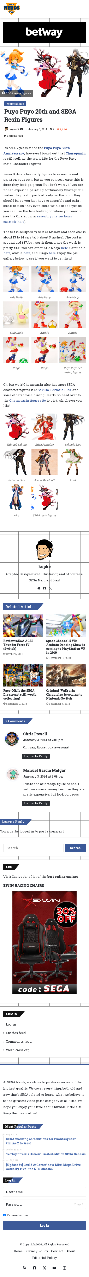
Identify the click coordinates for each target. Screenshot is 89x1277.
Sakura (43, 390)
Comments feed (19, 1041)
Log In (44, 1225)
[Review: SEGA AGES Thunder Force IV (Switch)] (23, 625)
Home (18, 1251)
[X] (50, 588)
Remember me (17, 1215)
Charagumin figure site (27, 400)
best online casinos (62, 876)
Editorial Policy (44, 1258)
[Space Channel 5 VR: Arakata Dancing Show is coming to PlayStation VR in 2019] (66, 625)
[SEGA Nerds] (11, 9)
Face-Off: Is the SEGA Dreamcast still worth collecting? (19, 694)
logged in (26, 831)
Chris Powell (35, 733)
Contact (57, 1251)
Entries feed (16, 1033)
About (70, 1251)
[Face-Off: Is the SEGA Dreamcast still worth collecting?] (23, 675)
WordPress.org (18, 1050)
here (64, 248)
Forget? (78, 1204)
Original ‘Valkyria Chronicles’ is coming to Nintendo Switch (64, 694)
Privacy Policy (36, 1251)
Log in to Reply (36, 756)
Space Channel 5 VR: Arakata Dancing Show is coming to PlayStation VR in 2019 (65, 647)
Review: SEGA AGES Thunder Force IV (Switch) (18, 645)
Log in (11, 1024)
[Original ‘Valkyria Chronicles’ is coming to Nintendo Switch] (66, 675)
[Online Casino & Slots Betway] (44, 32)
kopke (13, 129)
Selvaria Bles (61, 390)
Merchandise (15, 104)
